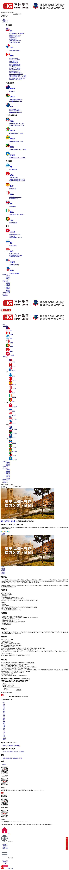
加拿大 (12, 55)
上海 (4, 733)
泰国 (11, 243)
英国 (11, 204)
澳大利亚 (12, 88)
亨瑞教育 (5, 861)
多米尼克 (12, 130)
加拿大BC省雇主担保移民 (15, 68)
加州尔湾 (9, 751)
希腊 (11, 167)
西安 (4, 736)
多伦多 (4, 745)
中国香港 (12, 232)
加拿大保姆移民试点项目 (14, 71)
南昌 (4, 705)
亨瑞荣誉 (8, 285)
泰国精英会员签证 (13, 245)
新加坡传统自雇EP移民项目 (15, 255)
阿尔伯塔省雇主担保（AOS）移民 (17, 78)
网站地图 (8, 291)
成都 (4, 731)
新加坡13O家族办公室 (14, 253)
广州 (4, 704)
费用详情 (3, 572)
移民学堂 (5, 295)
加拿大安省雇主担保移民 (14, 65)
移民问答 (8, 277)
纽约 (12, 751)
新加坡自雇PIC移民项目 (14, 256)
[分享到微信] (8, 531)
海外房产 (5, 294)
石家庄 (4, 739)
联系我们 (8, 288)
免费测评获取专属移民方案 (6, 692)
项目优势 (3, 573)
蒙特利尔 (12, 745)
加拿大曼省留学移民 (13, 62)
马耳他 (12, 194)
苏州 (4, 708)
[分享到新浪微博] (4, 531)
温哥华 (8, 745)
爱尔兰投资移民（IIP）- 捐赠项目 (17, 214)
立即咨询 (10, 868)
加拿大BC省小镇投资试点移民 (16, 74)
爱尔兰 (12, 212)
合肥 (4, 715)
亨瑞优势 (8, 287)
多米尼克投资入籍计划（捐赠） (16, 133)
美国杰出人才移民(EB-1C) (15, 40)
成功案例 (5, 280)
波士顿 (18, 751)
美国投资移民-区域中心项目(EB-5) (17, 33)
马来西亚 (12, 262)
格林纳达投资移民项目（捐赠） (16, 141)
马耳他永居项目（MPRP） (15, 197)
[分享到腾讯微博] (5, 531)
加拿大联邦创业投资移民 (14, 69)
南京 (4, 706)
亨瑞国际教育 (6, 292)
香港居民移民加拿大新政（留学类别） (18, 76)
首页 (4, 19)
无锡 (4, 725)
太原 (4, 732)
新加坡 (12, 251)
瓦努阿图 (12, 97)
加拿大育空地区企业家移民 (15, 72)
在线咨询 (3, 533)
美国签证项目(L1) (13, 39)
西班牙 (12, 220)
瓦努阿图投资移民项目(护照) (15, 99)
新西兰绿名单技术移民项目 (15, 112)
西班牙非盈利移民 (13, 223)
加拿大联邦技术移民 (13, 58)
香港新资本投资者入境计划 (15, 237)
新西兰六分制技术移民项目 (15, 110)
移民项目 (5, 21)
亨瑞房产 (5, 863)
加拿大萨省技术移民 (13, 61)
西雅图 (22, 751)
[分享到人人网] (7, 531)
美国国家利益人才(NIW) (14, 36)
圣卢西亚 (12, 155)
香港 (4, 718)
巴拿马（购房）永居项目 (14, 50)
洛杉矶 (4, 751)
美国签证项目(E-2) (13, 38)
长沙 (4, 709)
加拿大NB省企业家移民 (14, 59)
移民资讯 (8, 276)
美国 (11, 31)
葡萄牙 (12, 186)
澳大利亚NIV (12, 91)
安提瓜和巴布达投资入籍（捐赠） (17, 123)
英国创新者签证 (12, 206)
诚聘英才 (8, 290)
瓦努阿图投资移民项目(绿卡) (15, 101)
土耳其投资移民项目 (13, 177)
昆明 (4, 722)
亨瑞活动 (8, 278)
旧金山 (15, 751)
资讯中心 (5, 274)
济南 (4, 735)
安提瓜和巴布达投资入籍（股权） (17, 125)
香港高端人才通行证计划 (14, 234)
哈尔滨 (4, 738)
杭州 (4, 728)
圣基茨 (12, 147)
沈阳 (4, 712)
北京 (4, 702)
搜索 (20, 13)
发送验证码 (19, 689)
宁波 (4, 721)
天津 (4, 711)
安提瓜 (12, 121)
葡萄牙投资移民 (12, 188)
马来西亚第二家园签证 (14, 264)
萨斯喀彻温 (17, 745)
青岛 (4, 729)
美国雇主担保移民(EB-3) (14, 42)
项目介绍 (3, 566)
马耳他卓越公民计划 (13, 198)
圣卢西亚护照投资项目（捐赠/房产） (17, 157)
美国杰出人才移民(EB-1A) (15, 35)
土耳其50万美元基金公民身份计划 (17, 179)
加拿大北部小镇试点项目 (14, 67)
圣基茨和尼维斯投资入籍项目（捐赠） (18, 149)
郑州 (4, 723)
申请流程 (3, 569)
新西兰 (12, 106)
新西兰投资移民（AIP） (14, 109)
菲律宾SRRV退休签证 (14, 273)
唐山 (4, 714)
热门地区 (5, 20)
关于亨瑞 (5, 281)
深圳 (4, 726)
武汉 (4, 716)
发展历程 (8, 284)
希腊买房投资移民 (13, 169)
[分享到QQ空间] (2, 531)
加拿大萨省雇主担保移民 (14, 64)
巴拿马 (12, 47)
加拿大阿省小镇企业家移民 (15, 79)
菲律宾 (12, 270)
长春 (4, 719)
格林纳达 (12, 139)
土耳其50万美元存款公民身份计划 (17, 180)
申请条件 (3, 568)
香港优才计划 (12, 236)
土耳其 (12, 175)
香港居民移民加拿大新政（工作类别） (18, 75)
